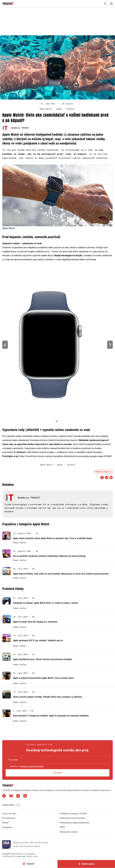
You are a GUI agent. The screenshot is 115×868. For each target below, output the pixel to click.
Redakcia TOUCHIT (20, 127)
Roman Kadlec (20, 543)
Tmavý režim (8, 805)
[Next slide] (110, 345)
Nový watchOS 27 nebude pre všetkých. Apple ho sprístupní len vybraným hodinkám (51, 715)
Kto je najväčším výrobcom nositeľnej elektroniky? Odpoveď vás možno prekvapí (49, 556)
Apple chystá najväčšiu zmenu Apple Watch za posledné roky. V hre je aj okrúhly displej (52, 538)
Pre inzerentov (8, 818)
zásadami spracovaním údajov (32, 766)
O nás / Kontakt (9, 813)
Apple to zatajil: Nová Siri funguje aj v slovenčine (35, 621)
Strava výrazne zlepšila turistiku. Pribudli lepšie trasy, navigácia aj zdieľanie (47, 697)
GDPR (62, 827)
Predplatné (7, 827)
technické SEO (9, 856)
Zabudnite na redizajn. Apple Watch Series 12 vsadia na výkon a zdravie (45, 603)
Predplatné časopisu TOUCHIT (73, 813)
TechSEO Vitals (32, 856)
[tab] (56, 421)
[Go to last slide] (5, 345)
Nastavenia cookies (68, 832)
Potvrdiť (57, 772)
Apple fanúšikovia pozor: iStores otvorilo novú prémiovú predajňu (42, 659)
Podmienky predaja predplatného (74, 823)
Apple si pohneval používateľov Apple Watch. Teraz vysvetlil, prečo (43, 678)
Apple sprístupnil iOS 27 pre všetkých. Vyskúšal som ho (38, 640)
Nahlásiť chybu (102, 472)
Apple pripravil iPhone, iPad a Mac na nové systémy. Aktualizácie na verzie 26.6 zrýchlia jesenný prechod (60, 573)
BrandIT (5, 823)
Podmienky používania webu (72, 818)
